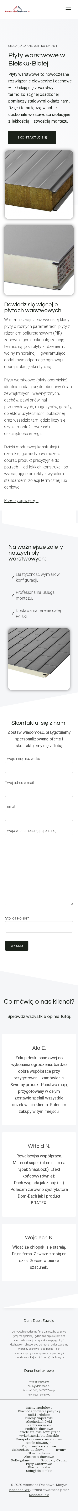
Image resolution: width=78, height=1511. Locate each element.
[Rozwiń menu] (68, 9)
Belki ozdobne (39, 1414)
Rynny (61, 1449)
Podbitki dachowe (39, 1428)
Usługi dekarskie (39, 1471)
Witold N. (39, 1146)
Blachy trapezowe (39, 1418)
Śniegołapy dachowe (28, 1449)
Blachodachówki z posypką (39, 1411)
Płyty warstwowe (39, 1464)
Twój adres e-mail (19, 782)
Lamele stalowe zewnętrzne (39, 1432)
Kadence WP (19, 1490)
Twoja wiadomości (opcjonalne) (31, 830)
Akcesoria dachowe (39, 1456)
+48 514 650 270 (39, 1381)
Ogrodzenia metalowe (39, 1446)
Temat (10, 806)
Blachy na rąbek (39, 1425)
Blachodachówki (39, 1421)
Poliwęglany (20, 1460)
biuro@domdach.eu (39, 1386)
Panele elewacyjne (39, 1442)
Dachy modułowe (39, 1407)
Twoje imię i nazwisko (22, 758)
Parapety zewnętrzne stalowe (39, 1439)
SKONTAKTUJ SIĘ (32, 137)
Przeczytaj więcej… (21, 500)
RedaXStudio (39, 1495)
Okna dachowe (39, 1453)
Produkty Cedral (54, 1460)
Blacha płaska (39, 1467)
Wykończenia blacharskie (39, 1435)
